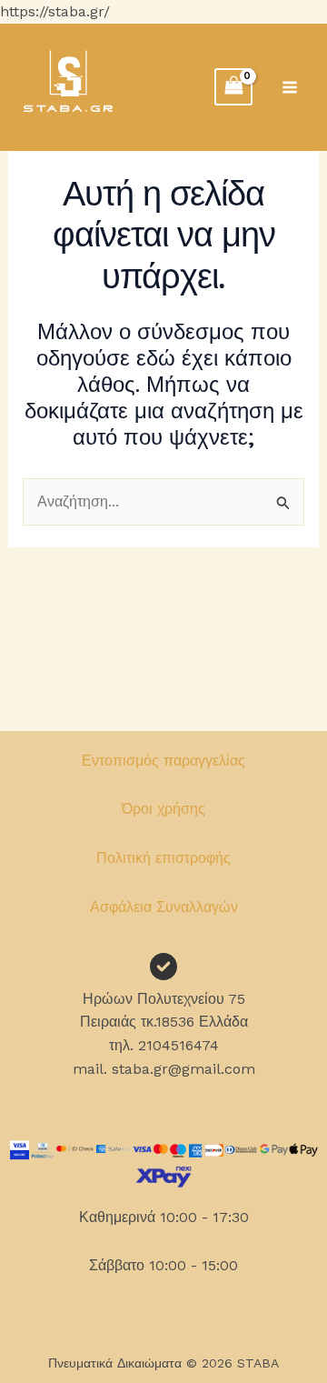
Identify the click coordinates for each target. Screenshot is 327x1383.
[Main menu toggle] (290, 87)
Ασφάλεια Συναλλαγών (164, 907)
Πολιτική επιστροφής (163, 858)
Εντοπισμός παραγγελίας (163, 760)
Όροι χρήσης (163, 808)
